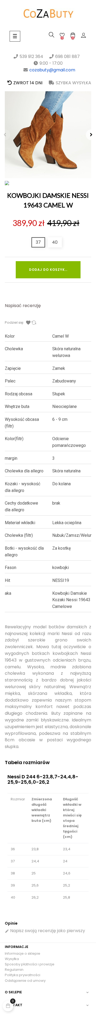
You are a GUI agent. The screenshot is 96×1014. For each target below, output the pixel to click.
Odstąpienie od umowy (25, 980)
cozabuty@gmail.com (52, 70)
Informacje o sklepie (22, 953)
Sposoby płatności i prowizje (29, 964)
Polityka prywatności (22, 974)
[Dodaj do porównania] (34, 322)
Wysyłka (12, 958)
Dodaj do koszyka (48, 269)
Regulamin (14, 969)
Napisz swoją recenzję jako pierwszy (45, 931)
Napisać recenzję (23, 305)
